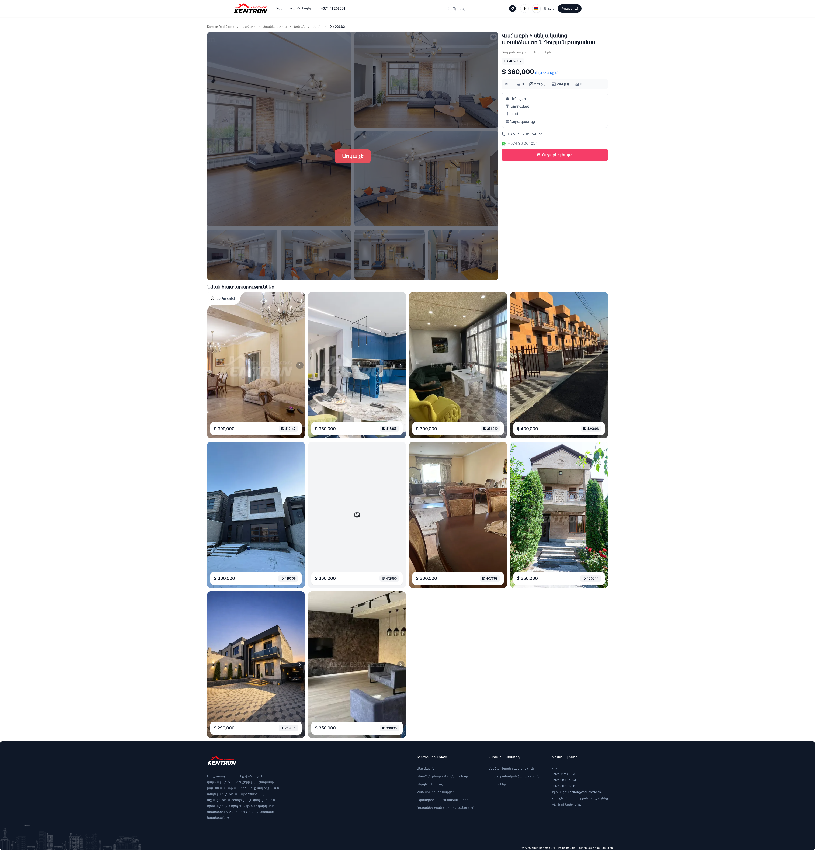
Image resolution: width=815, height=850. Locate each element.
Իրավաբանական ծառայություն (514, 776)
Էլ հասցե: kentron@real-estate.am (577, 792)
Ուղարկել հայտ (557, 155)
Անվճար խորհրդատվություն (511, 768)
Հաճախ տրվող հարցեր (436, 792)
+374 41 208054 (333, 8)
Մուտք (549, 8)
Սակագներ (497, 784)
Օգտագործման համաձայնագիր (442, 800)
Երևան (299, 26)
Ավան (317, 26)
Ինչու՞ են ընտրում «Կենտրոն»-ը (442, 776)
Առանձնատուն (275, 26)
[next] (300, 365)
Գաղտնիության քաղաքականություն (446, 807)
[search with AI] (512, 8)
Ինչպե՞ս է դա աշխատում (437, 784)
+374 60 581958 (563, 786)
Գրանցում (570, 8)
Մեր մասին (425, 768)
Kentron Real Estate (220, 26)
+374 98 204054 (523, 143)
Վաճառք (249, 26)
